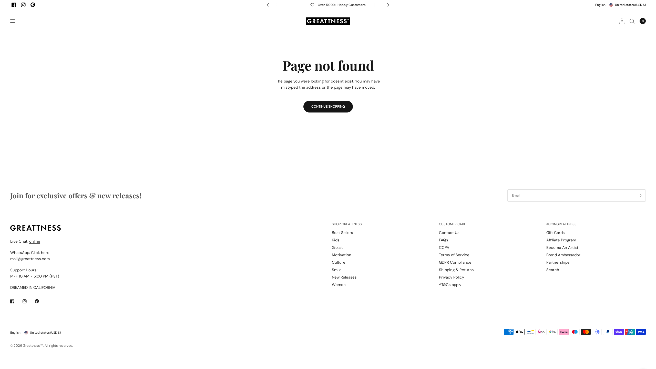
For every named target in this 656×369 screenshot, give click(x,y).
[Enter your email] (641, 195)
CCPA (444, 247)
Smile (337, 269)
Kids (336, 240)
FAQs (443, 240)
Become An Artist (562, 247)
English (600, 5)
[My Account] (622, 21)
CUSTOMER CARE (452, 224)
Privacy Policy (451, 277)
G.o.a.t (337, 247)
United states (630, 5)
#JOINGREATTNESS (561, 224)
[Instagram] (23, 5)
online (34, 241)
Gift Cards (555, 232)
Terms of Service (454, 255)
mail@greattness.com (30, 258)
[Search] (632, 21)
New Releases (344, 277)
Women (339, 284)
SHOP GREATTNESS (347, 224)
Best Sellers (342, 232)
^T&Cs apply (450, 284)
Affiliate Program (561, 240)
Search (552, 269)
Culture (338, 262)
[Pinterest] (33, 5)
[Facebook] (14, 5)
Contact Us (449, 232)
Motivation (341, 255)
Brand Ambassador (563, 255)
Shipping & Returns (456, 269)
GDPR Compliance (455, 262)
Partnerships (558, 262)
